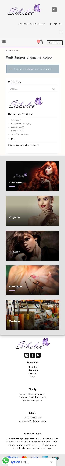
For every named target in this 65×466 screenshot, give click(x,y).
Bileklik (32, 373)
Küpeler (14, 131)
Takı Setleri (32, 367)
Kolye (29, 370)
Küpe (36, 370)
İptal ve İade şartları (32, 400)
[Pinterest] (60, 23)
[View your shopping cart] (40, 42)
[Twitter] (55, 23)
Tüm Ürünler (17, 134)
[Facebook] (50, 23)
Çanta (32, 376)
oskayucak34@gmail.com (32, 421)
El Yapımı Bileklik (19, 123)
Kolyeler (14, 127)
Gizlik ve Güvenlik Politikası (32, 397)
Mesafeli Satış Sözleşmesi (32, 394)
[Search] (53, 89)
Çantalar (15, 120)
